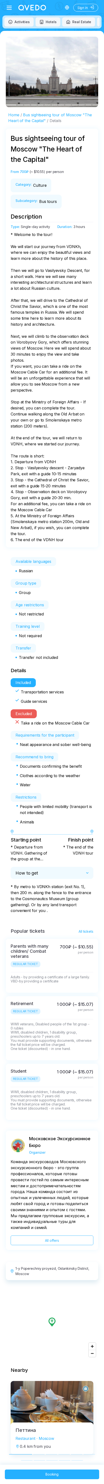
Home (13, 114)
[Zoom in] (92, 1346)
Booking (52, 1474)
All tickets (86, 931)
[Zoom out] (92, 1353)
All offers (52, 1240)
